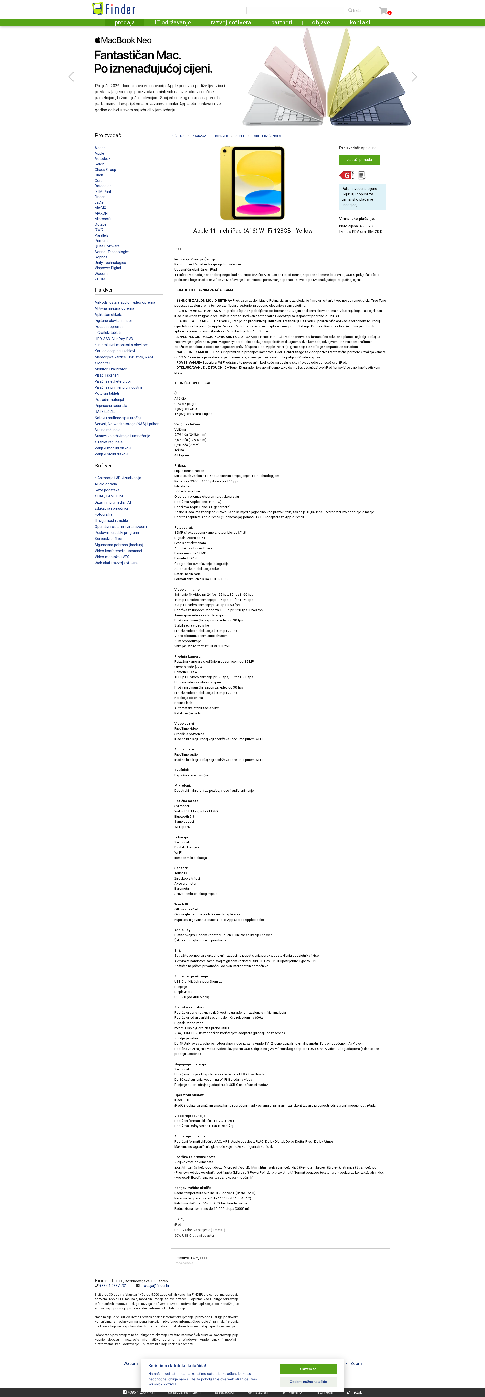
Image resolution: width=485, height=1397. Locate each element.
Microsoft (103, 219)
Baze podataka (107, 490)
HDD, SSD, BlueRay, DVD (114, 339)
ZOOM (100, 279)
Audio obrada (106, 484)
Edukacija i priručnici (111, 508)
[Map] (314, 1311)
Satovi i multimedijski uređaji (118, 418)
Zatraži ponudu (359, 160)
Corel (99, 181)
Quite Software (107, 246)
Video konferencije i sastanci (118, 551)
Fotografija (103, 514)
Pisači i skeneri (107, 375)
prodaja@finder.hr (155, 1286)
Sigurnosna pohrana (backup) (119, 545)
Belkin (99, 164)
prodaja (125, 22)
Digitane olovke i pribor (113, 321)
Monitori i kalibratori (111, 369)
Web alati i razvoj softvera (116, 563)
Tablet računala (266, 136)
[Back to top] (473, 1378)
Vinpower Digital (108, 268)
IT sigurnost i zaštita (111, 520)
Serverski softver (109, 539)
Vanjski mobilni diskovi (113, 448)
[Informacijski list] (363, 176)
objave (321, 22)
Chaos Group (105, 170)
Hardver (221, 136)
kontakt (360, 22)
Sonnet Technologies (112, 252)
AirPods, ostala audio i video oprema (125, 302)
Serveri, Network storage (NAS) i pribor (127, 424)
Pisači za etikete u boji (113, 381)
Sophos (101, 257)
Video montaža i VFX (112, 557)
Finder (100, 197)
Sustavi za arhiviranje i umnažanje (122, 436)
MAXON (101, 213)
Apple (99, 153)
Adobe (100, 148)
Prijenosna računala (111, 406)
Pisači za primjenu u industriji (118, 387)
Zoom (356, 1363)
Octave (100, 224)
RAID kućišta (105, 412)
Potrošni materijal (109, 400)
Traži (356, 10)
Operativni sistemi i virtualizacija (121, 527)
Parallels (101, 235)
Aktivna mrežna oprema (114, 308)
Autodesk (102, 159)
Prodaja (199, 136)
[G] (348, 176)
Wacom (101, 274)
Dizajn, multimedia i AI (113, 502)
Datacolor (103, 186)
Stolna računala (107, 430)
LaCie (99, 202)
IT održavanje (173, 22)
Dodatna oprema (109, 327)
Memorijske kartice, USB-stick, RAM (124, 357)
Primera (101, 241)
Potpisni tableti (107, 393)
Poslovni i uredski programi (117, 533)
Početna (178, 136)
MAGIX (100, 208)
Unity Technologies (110, 263)
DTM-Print (103, 192)
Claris (99, 175)
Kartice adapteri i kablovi (115, 351)
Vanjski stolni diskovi (111, 454)
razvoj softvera (231, 22)
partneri (282, 22)
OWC (99, 230)
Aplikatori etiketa (108, 314)
